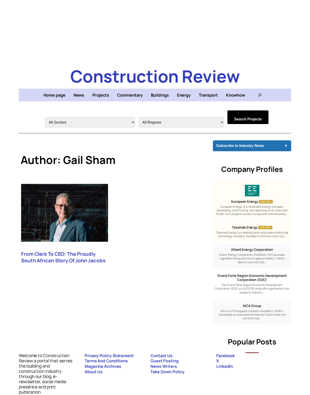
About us (94, 371)
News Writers (163, 366)
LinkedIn (224, 366)
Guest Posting (164, 360)
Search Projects (248, 119)
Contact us (161, 355)
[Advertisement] (155, 31)
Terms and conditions (106, 360)
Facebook (225, 355)
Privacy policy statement (109, 355)
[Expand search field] (260, 95)
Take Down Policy (167, 371)
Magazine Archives (103, 366)
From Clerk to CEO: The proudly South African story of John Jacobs (63, 257)
